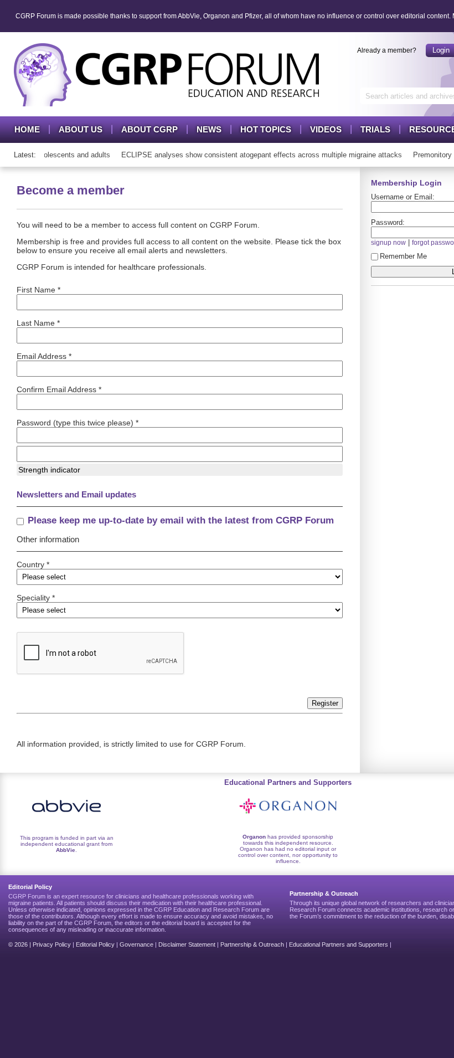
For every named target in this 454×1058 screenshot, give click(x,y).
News (209, 129)
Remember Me (403, 256)
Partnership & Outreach (252, 944)
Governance (136, 944)
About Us (80, 129)
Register (325, 703)
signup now (388, 242)
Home (27, 129)
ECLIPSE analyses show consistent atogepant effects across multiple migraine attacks (255, 155)
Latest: (25, 155)
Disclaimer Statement (186, 944)
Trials (375, 129)
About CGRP (149, 129)
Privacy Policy (52, 944)
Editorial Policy (95, 944)
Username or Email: (403, 197)
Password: (388, 222)
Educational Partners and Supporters (338, 944)
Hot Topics (265, 129)
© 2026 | (20, 944)
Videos (326, 129)
